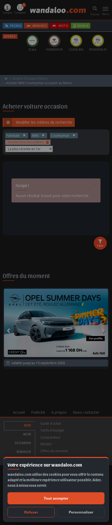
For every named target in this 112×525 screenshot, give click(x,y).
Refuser (31, 512)
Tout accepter (56, 498)
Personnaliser (81, 512)
